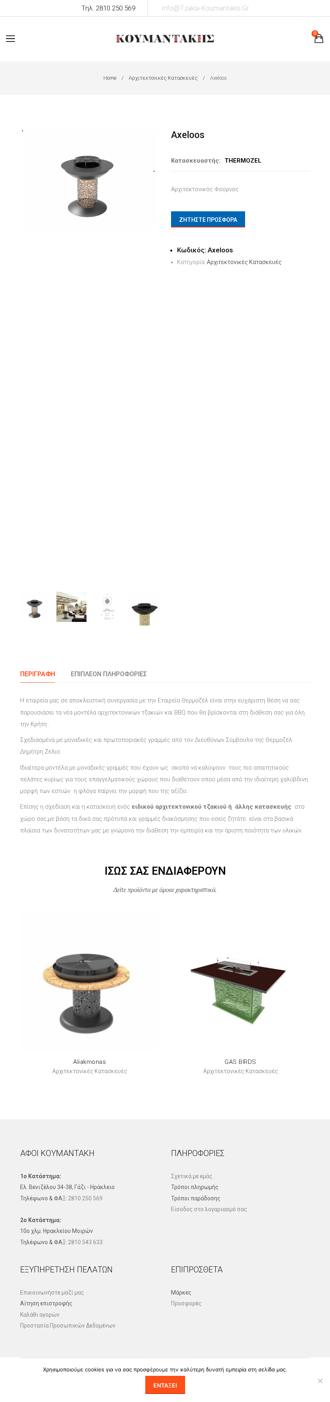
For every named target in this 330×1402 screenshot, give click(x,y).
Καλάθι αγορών (40, 1314)
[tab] (37, 674)
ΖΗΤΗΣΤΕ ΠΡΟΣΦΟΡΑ (208, 220)
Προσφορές (186, 1303)
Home (109, 78)
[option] (89, 179)
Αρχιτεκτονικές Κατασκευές (163, 78)
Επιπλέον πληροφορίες (109, 674)
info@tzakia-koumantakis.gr (205, 8)
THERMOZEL (243, 160)
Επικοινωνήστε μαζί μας (52, 1292)
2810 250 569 (85, 1198)
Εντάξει (165, 1385)
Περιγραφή (37, 674)
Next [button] (151, 354)
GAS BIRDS (240, 1061)
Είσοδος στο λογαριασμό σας (209, 1209)
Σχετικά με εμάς (191, 1176)
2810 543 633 (85, 1242)
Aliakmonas (89, 1061)
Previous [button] (27, 354)
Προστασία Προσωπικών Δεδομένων (68, 1325)
